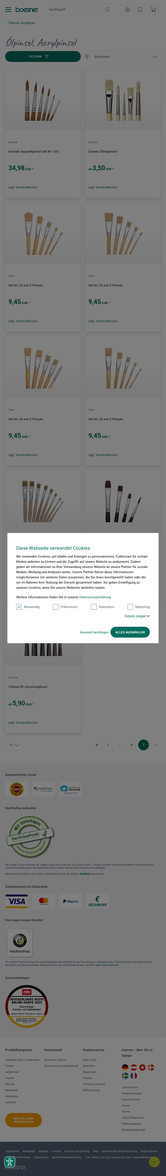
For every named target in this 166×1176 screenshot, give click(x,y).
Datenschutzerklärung (95, 597)
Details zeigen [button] (135, 616)
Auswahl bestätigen (94, 632)
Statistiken (106, 607)
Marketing (142, 607)
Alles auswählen (130, 632)
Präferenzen (69, 607)
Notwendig (32, 607)
